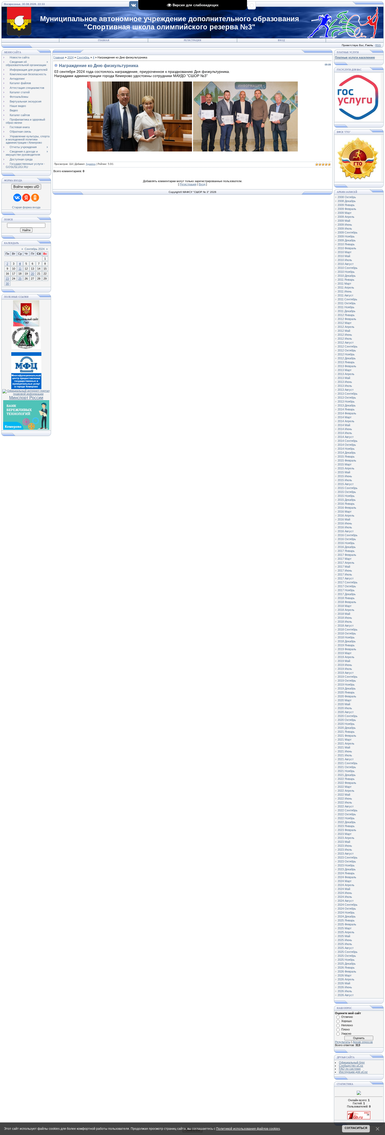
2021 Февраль (347, 735)
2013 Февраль (347, 366)
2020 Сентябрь (348, 716)
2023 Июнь (345, 845)
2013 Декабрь (347, 405)
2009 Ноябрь (346, 236)
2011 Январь (346, 279)
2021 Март (344, 739)
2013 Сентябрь (348, 393)
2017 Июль (345, 574)
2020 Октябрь (347, 719)
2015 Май (344, 472)
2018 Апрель (346, 609)
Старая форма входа (26, 207)
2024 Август (346, 900)
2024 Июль (345, 896)
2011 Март (344, 283)
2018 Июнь (345, 617)
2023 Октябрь (347, 861)
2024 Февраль (347, 877)
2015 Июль (345, 480)
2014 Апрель (346, 421)
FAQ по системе (350, 1068)
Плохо (345, 1029)
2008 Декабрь (347, 201)
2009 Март (344, 212)
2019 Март (344, 653)
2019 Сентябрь (348, 676)
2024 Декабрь (347, 916)
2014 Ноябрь (346, 448)
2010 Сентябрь (348, 267)
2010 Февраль (347, 248)
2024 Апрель (346, 885)
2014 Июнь (345, 429)
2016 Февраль (347, 507)
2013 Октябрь (347, 397)
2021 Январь (346, 731)
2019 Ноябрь (346, 684)
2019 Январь (346, 645)
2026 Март (344, 975)
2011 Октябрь (347, 303)
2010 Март (344, 252)
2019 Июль (345, 668)
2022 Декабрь (347, 822)
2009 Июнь (345, 224)
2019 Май (344, 660)
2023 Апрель (346, 837)
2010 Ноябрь (346, 271)
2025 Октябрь (347, 955)
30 (7, 283)
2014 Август (346, 436)
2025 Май (344, 936)
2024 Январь (346, 873)
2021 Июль (345, 755)
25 (19, 278)
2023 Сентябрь (348, 857)
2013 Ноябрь (346, 401)
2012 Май (344, 330)
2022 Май (344, 794)
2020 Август (346, 712)
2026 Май (344, 983)
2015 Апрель (346, 468)
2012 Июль (345, 338)
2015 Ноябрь (346, 495)
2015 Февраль (347, 460)
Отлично (347, 1016)
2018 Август (346, 625)
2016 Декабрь (347, 547)
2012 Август (346, 342)
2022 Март (344, 786)
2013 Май (344, 377)
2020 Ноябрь (346, 723)
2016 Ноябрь (346, 543)
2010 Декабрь (347, 275)
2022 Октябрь (347, 814)
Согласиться (356, 1127)
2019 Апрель (346, 657)
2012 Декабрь (347, 358)
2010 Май (344, 256)
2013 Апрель (346, 374)
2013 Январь (346, 362)
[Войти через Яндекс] (26, 198)
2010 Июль (345, 260)
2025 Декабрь (347, 963)
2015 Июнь (345, 476)
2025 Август (346, 947)
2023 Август (346, 853)
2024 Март (344, 881)
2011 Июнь (345, 291)
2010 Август (346, 263)
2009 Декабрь (347, 240)
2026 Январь (346, 967)
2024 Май (344, 888)
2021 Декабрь (347, 774)
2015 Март (344, 464)
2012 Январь (346, 315)
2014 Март (344, 417)
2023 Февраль (347, 830)
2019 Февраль (347, 649)
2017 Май (344, 566)
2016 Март (344, 511)
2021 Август (346, 759)
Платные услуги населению (355, 57)
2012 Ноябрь (346, 354)
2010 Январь (346, 244)
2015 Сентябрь (348, 488)
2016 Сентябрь (348, 535)
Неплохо (347, 1025)
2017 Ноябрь (346, 590)
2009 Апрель (346, 216)
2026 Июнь (345, 987)
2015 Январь (346, 456)
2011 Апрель (346, 287)
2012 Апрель (346, 326)
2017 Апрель (346, 562)
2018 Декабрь (347, 641)
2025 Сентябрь (348, 951)
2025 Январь (346, 920)
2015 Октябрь (347, 491)
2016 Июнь (345, 523)
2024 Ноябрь (346, 912)
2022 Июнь (345, 798)
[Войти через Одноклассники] (35, 198)
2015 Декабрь (347, 499)
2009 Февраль (347, 208)
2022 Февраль (347, 782)
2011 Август (345, 295)
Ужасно (346, 1033)
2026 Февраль (347, 971)
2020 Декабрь (347, 727)
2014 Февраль (347, 413)
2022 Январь (346, 778)
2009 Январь (346, 205)
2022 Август (346, 806)
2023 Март (344, 833)
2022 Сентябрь (348, 810)
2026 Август (346, 995)
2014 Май (344, 425)
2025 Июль (345, 944)
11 (20, 268)
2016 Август (346, 531)
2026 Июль (345, 991)
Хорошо (346, 1021)
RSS (378, 45)
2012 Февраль (347, 319)
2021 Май (344, 747)
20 (32, 273)
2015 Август (346, 484)
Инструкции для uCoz (353, 1071)
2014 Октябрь (347, 444)
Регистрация (192, 40)
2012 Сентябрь (348, 346)
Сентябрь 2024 (35, 249)
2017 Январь (346, 550)
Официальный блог (352, 1062)
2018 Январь (346, 598)
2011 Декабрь (346, 311)
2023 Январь (346, 826)
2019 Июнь (345, 664)
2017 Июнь (345, 570)
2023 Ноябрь (346, 865)
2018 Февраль (347, 602)
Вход (281, 40)
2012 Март (344, 322)
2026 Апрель (346, 979)
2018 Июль (345, 621)
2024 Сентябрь (348, 904)
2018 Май (344, 613)
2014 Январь (346, 409)
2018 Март (344, 605)
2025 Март (344, 928)
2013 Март (344, 370)
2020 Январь (346, 692)
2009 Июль (345, 228)
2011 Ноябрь (346, 307)
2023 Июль (345, 849)
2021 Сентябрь (348, 763)
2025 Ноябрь (346, 959)
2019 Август (346, 672)
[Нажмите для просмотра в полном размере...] (139, 150)
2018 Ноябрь (346, 637)
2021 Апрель (346, 743)
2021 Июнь (345, 751)
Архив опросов (363, 1042)
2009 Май (344, 220)
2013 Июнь (345, 381)
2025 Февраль (347, 924)
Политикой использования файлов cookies (248, 1129)
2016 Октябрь (347, 539)
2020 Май (344, 704)
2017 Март (344, 558)
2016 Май (344, 519)
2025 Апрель (346, 932)
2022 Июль (345, 802)
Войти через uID (26, 187)
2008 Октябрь (347, 197)
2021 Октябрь (347, 767)
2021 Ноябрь (346, 771)
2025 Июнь (345, 940)
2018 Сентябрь (348, 629)
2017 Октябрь (347, 586)
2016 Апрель (346, 515)
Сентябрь (83, 57)
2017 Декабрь (347, 594)
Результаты (342, 1042)
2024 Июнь (345, 892)
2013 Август (346, 389)
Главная (103, 40)
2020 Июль (345, 708)
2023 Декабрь (347, 869)
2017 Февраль (347, 554)
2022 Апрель (346, 790)
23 (7, 278)
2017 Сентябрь (348, 582)
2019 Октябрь (347, 680)
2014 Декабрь (347, 452)
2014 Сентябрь (348, 440)
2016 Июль (345, 527)
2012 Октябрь (347, 350)
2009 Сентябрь (348, 232)
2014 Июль (345, 433)
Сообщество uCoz (351, 1065)
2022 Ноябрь (346, 818)
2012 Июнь (345, 334)
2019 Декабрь (347, 688)
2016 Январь (346, 503)
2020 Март (344, 700)
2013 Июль (345, 385)
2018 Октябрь (347, 633)
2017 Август (346, 578)
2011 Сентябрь (347, 299)
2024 (70, 57)
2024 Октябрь (347, 908)
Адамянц (91, 164)
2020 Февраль (347, 696)
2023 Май (344, 841)
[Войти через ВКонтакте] (17, 198)
